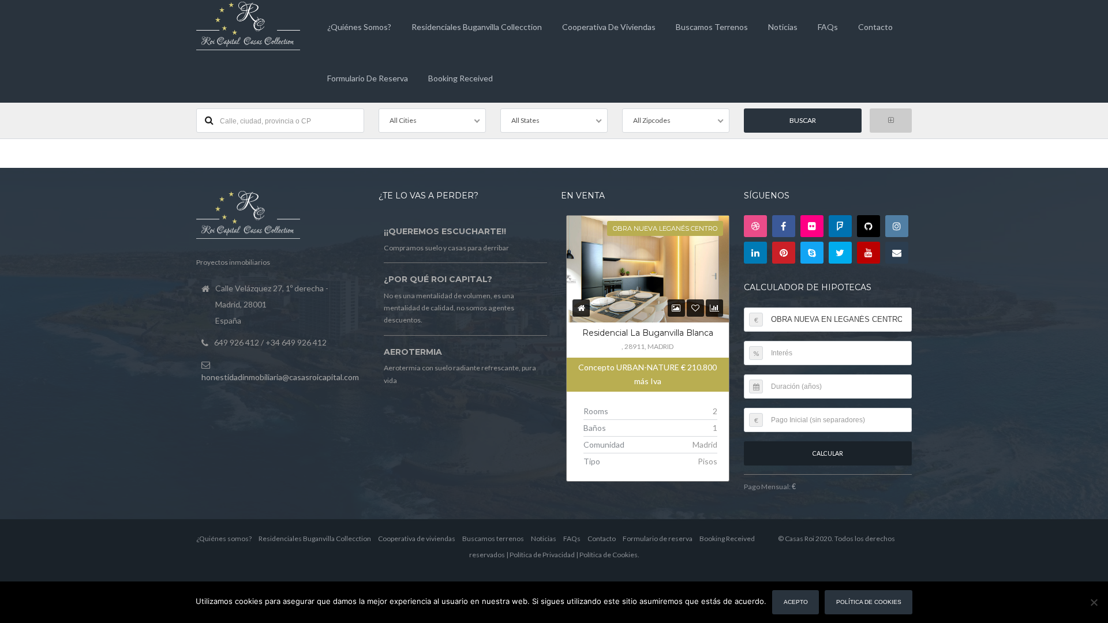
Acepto (796, 602)
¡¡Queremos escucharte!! (445, 231)
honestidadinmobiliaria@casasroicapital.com (280, 377)
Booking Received (460, 78)
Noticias (783, 27)
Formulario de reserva (367, 78)
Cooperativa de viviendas (609, 27)
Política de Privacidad (542, 554)
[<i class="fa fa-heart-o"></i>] (695, 308)
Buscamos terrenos (712, 27)
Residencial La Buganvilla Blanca (647, 333)
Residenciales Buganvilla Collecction (476, 27)
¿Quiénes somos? (359, 27)
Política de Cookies (608, 554)
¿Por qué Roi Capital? (438, 279)
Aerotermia (413, 352)
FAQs (828, 27)
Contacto (875, 27)
